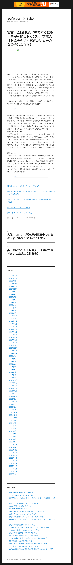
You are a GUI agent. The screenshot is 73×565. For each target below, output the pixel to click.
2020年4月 (13, 466)
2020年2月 (13, 471)
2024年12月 (13, 316)
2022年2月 (13, 407)
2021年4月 (13, 434)
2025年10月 (13, 289)
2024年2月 (13, 343)
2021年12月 (13, 412)
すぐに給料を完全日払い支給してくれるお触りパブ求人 (28, 538)
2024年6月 (13, 332)
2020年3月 (13, 469)
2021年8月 (13, 423)
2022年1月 (13, 410)
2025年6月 (13, 300)
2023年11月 (13, 351)
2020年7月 (13, 458)
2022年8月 (13, 391)
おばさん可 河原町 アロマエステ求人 (23, 533)
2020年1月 (13, 474)
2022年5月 (13, 399)
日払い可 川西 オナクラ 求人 (19, 509)
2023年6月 (13, 364)
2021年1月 (12, 442)
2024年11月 (13, 318)
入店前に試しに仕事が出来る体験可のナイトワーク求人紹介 (29, 527)
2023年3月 (13, 372)
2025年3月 (13, 308)
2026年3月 (13, 276)
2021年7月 (12, 426)
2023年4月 (13, 369)
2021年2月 (12, 439)
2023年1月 (12, 377)
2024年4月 (13, 337)
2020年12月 (13, 445)
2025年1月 (12, 313)
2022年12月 (13, 380)
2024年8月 (13, 326)
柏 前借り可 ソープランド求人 (18, 207)
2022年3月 (13, 404)
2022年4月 (13, 402)
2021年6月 (13, 428)
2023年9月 (13, 356)
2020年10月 (13, 450)
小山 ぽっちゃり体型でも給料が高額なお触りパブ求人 (28, 543)
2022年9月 (13, 388)
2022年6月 (13, 396)
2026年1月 (13, 281)
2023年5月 (13, 367)
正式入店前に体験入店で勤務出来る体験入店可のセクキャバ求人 (31, 549)
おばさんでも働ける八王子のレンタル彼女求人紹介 (26, 517)
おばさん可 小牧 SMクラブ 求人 (20, 506)
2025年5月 (13, 302)
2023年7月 (13, 361)
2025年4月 (13, 305)
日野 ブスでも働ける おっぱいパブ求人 (23, 503)
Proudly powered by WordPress (31, 559)
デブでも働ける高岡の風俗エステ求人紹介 (23, 535)
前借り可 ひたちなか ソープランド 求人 (22, 514)
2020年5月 (13, 463)
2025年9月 (13, 292)
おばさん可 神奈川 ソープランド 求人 (22, 525)
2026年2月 (13, 278)
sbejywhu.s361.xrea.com (17, 218)
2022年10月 (13, 386)
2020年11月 (13, 447)
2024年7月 (13, 329)
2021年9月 (13, 420)
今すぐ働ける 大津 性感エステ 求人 (21, 493)
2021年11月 (13, 415)
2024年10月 (13, 321)
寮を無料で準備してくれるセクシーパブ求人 (24, 530)
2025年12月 (13, 284)
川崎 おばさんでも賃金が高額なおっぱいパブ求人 (26, 511)
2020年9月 (13, 453)
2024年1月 (13, 345)
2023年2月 (13, 375)
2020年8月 (13, 455)
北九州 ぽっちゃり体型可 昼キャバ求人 (23, 546)
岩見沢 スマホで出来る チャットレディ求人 (23, 186)
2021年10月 (13, 418)
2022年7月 (13, 394)
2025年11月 (13, 286)
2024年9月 (13, 324)
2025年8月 (13, 294)
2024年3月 (13, 340)
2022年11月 (13, 383)
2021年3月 (12, 436)
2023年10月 (13, 353)
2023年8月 (13, 359)
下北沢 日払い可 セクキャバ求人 (21, 495)
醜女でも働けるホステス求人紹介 (20, 541)
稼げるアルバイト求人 (21, 18)
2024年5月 (13, 335)
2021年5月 (12, 431)
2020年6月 (13, 461)
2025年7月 (13, 297)
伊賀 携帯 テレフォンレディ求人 (19, 213)
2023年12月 (13, 348)
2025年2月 (13, 310)
